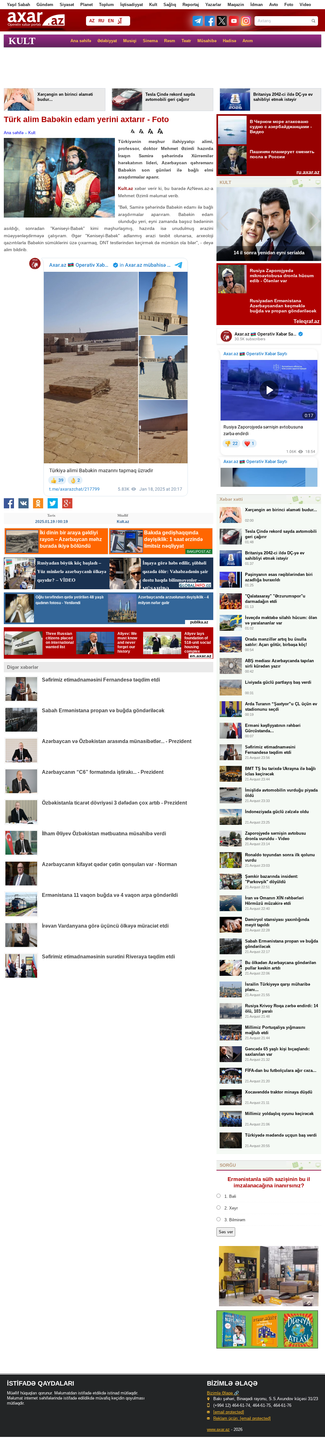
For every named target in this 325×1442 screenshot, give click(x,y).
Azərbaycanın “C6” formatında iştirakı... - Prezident (102, 772)
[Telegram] (198, 24)
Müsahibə (206, 40)
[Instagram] (245, 24)
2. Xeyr (231, 1208)
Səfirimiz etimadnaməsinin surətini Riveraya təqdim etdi (108, 956)
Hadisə (229, 40)
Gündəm (44, 4)
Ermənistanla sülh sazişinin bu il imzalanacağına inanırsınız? (269, 1182)
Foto (288, 4)
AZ (92, 20)
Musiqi (129, 40)
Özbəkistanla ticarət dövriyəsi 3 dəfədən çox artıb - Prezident (114, 803)
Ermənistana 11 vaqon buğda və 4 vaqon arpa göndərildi (110, 895)
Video (305, 4)
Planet (86, 4)
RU (101, 20)
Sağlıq (169, 4)
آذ (119, 21)
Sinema (150, 40)
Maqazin (236, 4)
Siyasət (67, 4)
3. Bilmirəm (234, 1219)
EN (111, 20)
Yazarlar (213, 4)
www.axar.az (218, 1429)
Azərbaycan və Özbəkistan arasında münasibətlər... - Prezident (116, 741)
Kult (153, 4)
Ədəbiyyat (107, 40)
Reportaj (190, 4)
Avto (273, 4)
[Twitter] (222, 24)
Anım (247, 40)
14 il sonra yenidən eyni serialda (269, 252)
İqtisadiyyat (131, 4)
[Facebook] (210, 24)
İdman (256, 4)
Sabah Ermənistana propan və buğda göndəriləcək (103, 710)
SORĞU (228, 1165)
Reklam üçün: (242, 1418)
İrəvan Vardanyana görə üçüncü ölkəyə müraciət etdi (105, 926)
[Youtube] (234, 24)
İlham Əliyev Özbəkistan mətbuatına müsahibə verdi (104, 833)
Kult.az (125, 188)
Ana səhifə (80, 40)
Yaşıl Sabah (18, 4)
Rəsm (169, 40)
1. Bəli (230, 1196)
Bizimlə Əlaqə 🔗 (223, 1393)
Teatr (186, 40)
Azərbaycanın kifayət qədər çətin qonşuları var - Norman (109, 864)
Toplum (106, 4)
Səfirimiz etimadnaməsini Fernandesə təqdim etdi (101, 679)
